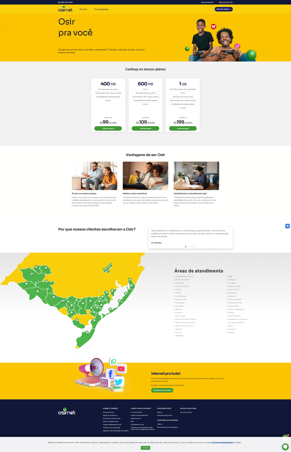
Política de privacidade (111, 428)
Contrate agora (108, 128)
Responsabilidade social (112, 425)
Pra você (83, 9)
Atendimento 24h (137, 425)
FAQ (132, 421)
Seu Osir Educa (186, 412)
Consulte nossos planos (162, 390)
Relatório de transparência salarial (115, 431)
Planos (159, 412)
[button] (185, 246)
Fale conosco (136, 418)
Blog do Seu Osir (226, 2)
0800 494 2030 (66, 2)
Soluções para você (164, 415)
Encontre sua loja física (111, 418)
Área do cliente (223, 9)
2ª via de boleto (136, 412)
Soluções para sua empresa (167, 427)
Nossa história (207, 2)
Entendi (145, 448)
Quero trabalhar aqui (110, 421)
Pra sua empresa (101, 9)
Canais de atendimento (139, 415)
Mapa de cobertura (110, 415)
